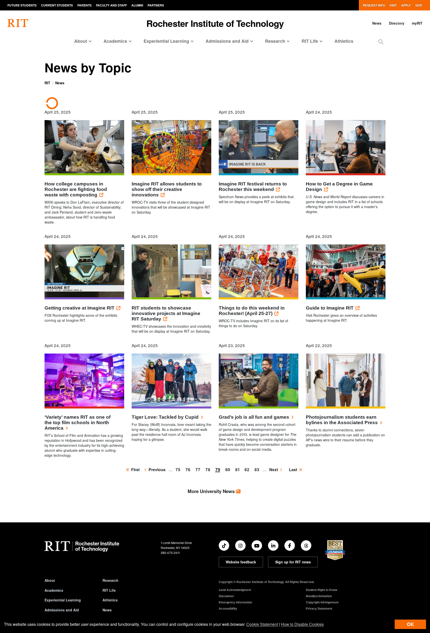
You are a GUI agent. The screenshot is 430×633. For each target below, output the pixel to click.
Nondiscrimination (319, 596)
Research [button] (275, 41)
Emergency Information (235, 602)
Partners (156, 5)
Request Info (374, 5)
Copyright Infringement (322, 602)
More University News (212, 491)
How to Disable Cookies (302, 624)
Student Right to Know (321, 590)
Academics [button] (115, 41)
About (50, 580)
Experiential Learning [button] (166, 41)
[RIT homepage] (17, 23)
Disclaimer (226, 596)
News (376, 23)
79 (218, 470)
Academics (54, 590)
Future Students (22, 5)
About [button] (80, 41)
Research (110, 580)
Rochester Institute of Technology (215, 23)
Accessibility (228, 608)
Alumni (137, 5)
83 (257, 469)
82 (247, 469)
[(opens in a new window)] (224, 545)
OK (410, 624)
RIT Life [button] (310, 41)
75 (178, 469)
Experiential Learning (63, 599)
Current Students (57, 5)
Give (418, 5)
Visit (393, 5)
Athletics (343, 41)
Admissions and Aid (62, 609)
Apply (406, 5)
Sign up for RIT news (293, 561)
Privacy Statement (319, 608)
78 (208, 469)
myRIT (417, 23)
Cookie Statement (262, 624)
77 (198, 469)
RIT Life (109, 590)
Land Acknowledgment (235, 590)
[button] (380, 41)
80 (228, 469)
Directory (396, 23)
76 (188, 469)
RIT (47, 82)
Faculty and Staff (111, 5)
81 (238, 469)
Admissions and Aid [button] (227, 41)
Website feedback (241, 561)
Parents (84, 5)
